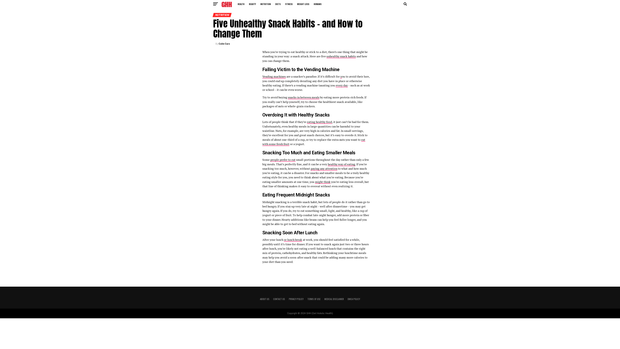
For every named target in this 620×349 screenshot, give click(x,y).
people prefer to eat (282, 160)
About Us (264, 299)
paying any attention (324, 168)
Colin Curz (224, 43)
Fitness (289, 4)
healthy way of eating (341, 164)
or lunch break (293, 240)
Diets (278, 4)
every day (342, 85)
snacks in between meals (303, 97)
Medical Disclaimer (334, 299)
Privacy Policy (296, 299)
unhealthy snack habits (341, 56)
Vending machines (274, 76)
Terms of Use (313, 299)
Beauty (252, 4)
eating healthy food (319, 122)
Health (241, 4)
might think (323, 182)
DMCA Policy (354, 299)
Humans (317, 4)
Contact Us (279, 299)
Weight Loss (303, 4)
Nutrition (265, 4)
